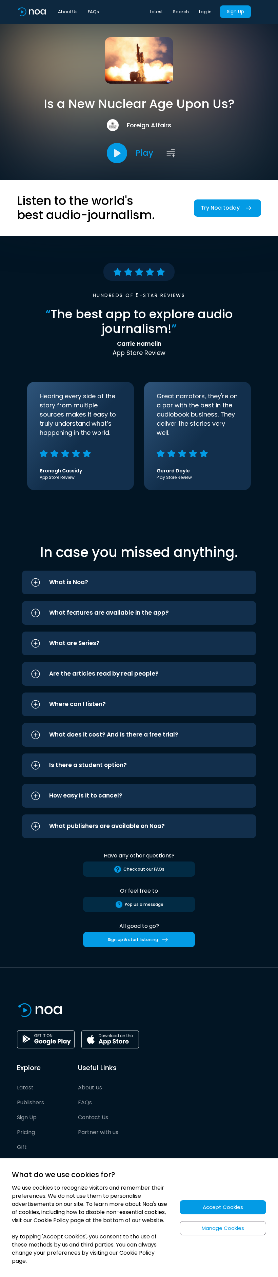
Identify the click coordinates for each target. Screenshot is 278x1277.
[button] (139, 582)
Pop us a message (144, 904)
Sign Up (235, 11)
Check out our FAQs (143, 869)
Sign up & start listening (133, 939)
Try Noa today (220, 208)
